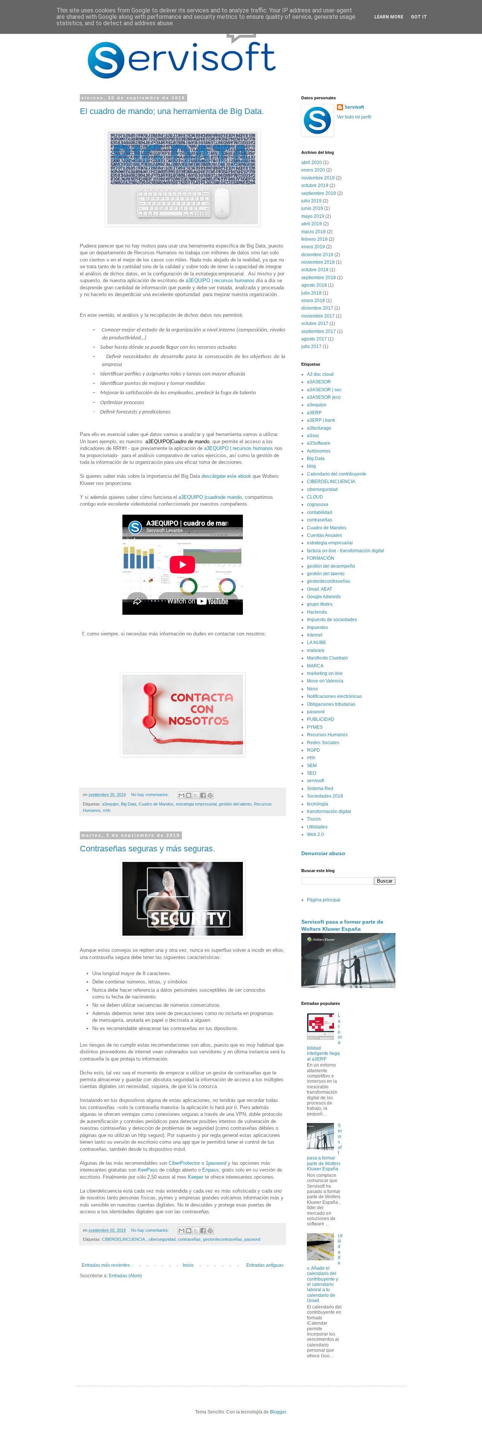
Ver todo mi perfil (354, 117)
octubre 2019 (314, 185)
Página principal (323, 900)
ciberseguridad (161, 1239)
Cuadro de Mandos (156, 804)
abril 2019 (311, 223)
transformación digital (329, 811)
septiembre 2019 (318, 193)
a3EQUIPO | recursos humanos (221, 280)
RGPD (313, 750)
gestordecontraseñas (222, 1239)
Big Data (128, 804)
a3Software (318, 443)
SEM (312, 765)
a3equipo (110, 804)
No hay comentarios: (150, 794)
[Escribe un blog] (188, 795)
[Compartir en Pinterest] (210, 795)
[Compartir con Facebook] (203, 795)
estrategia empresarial (196, 804)
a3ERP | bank (321, 420)
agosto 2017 (314, 339)
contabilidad (319, 512)
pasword (252, 1239)
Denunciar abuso (323, 853)
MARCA (315, 666)
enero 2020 (313, 170)
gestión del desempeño (331, 566)
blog (311, 466)
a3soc (313, 435)
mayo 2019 (312, 216)
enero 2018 (313, 300)
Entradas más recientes (106, 1265)
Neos (312, 688)
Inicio (188, 1265)
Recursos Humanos (327, 734)
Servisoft (354, 107)
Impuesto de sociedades (332, 619)
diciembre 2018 (317, 254)
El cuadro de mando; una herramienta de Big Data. (172, 111)
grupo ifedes (320, 604)
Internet (314, 635)
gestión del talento (235, 804)
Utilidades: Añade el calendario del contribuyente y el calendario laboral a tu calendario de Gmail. (324, 1268)
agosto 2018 (314, 285)
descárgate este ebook (227, 476)
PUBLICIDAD (320, 719)
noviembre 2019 (318, 178)
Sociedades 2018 (325, 796)
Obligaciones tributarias (331, 704)
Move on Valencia (325, 681)
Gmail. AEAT (319, 589)
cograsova (317, 504)
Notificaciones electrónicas (334, 696)
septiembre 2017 (318, 331)
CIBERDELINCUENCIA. (124, 1239)
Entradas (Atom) (125, 1275)
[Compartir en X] (196, 795)
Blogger (278, 1412)
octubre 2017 (314, 323)
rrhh (106, 810)
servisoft (315, 780)
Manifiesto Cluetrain (327, 658)
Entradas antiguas (265, 1265)
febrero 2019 (314, 239)
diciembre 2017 (317, 308)
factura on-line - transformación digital (345, 550)
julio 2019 (311, 201)
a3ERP (314, 412)
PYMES (315, 727)
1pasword (216, 1163)
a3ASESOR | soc (324, 389)
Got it (419, 17)
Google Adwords (324, 596)
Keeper (195, 1177)
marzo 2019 (313, 231)
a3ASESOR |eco (324, 397)
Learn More (388, 17)
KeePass (148, 1170)
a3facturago (319, 428)
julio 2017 (311, 346)
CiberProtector (184, 1163)
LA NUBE (316, 642)
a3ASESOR (319, 381)
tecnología (317, 804)
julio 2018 (311, 293)
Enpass (210, 1170)
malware (316, 650)
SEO (311, 773)
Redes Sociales (323, 742)
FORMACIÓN (320, 558)
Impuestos (317, 627)
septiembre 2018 (318, 277)
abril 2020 (311, 162)
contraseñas (189, 1239)
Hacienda (317, 612)
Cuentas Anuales (324, 535)
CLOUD (315, 497)
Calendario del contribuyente (336, 474)
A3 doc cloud (320, 374)
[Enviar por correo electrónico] (181, 795)
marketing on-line (325, 673)
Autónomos (318, 451)
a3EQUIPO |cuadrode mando (210, 497)
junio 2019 (312, 208)
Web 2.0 (315, 834)
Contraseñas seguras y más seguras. (147, 848)
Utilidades (317, 827)
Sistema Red (320, 788)
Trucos (314, 819)
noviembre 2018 (318, 262)
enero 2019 (313, 246)
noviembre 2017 (318, 316)
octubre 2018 (314, 269)
